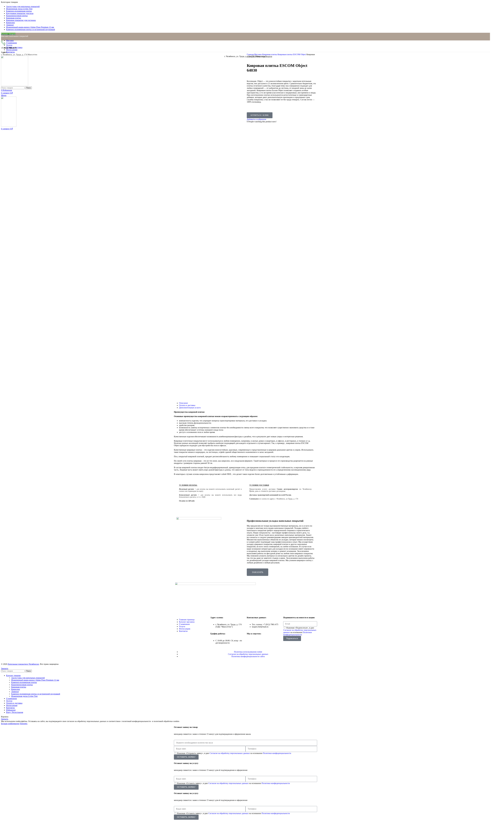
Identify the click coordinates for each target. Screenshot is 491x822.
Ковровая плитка (270, 54)
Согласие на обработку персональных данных (230, 753)
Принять (23, 723)
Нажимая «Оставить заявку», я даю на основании (233, 783)
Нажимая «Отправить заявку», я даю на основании (234, 753)
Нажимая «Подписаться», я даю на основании (299, 631)
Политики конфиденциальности (297, 633)
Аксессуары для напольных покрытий (28, 678)
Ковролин (15, 689)
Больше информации (10, 723)
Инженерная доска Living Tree (24, 696)
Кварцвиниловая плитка (22, 685)
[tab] (248, 403)
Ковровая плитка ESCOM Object (292, 54)
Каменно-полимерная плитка (24, 682)
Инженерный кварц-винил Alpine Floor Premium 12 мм (35, 680)
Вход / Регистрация (14, 712)
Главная (250, 54)
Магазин (258, 54)
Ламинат (15, 692)
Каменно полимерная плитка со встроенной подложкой (35, 694)
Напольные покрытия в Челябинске (23, 664)
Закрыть (4, 668)
